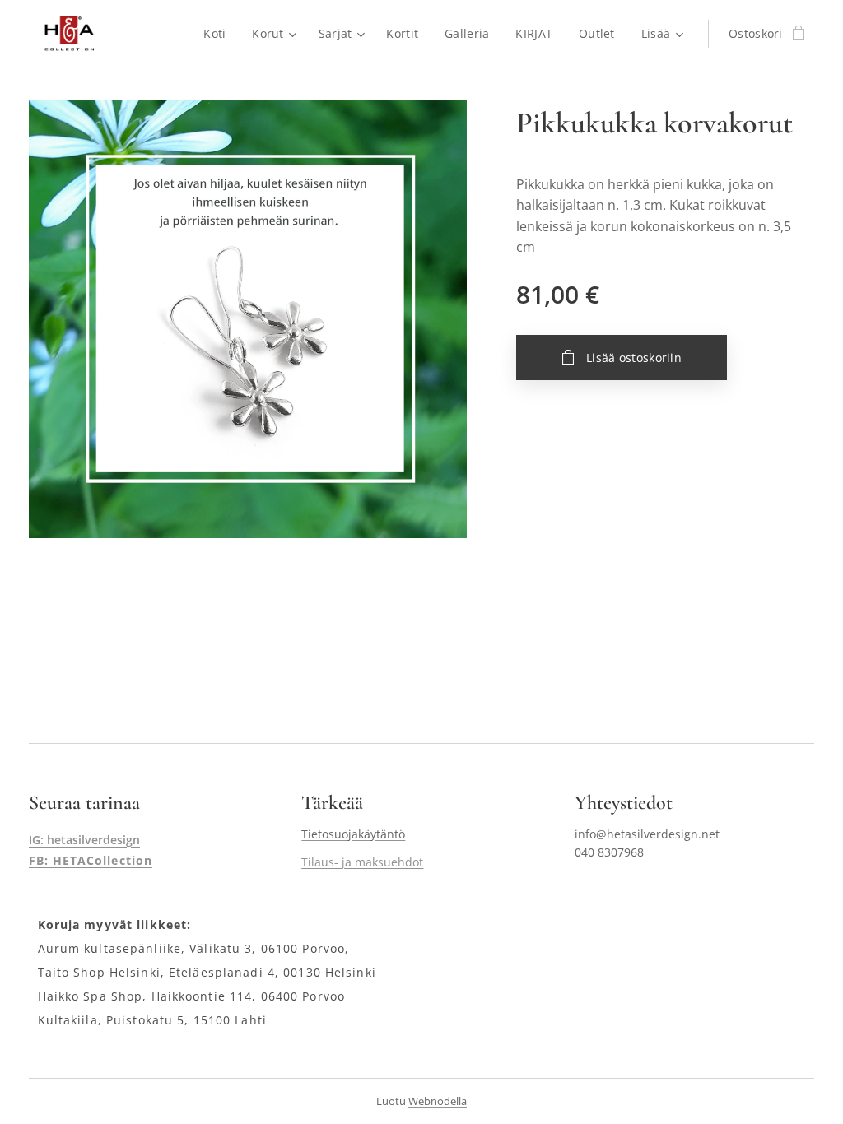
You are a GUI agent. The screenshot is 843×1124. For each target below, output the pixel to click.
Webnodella (437, 1101)
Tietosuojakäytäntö (353, 834)
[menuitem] (219, 33)
